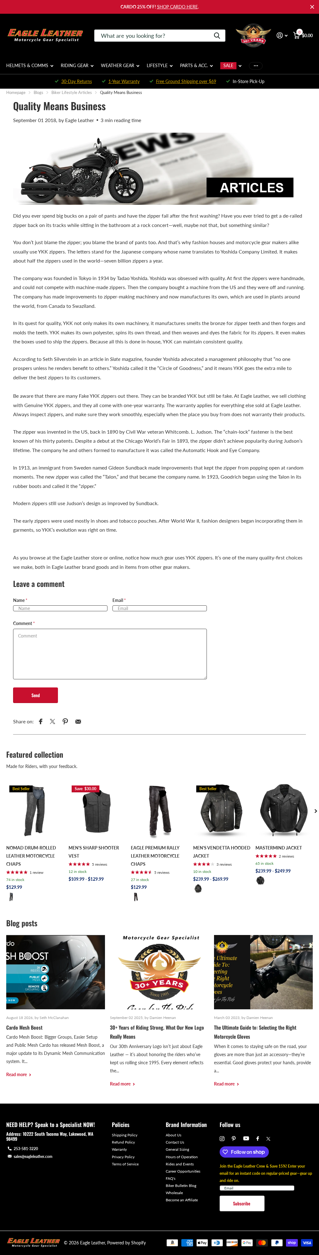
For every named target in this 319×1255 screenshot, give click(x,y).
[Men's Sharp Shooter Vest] (97, 811)
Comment (24, 623)
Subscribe (242, 1203)
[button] (316, 811)
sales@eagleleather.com (33, 1156)
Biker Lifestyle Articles (71, 92)
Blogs (38, 92)
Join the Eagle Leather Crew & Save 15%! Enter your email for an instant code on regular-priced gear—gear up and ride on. (266, 1173)
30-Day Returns (76, 81)
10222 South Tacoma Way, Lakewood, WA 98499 (49, 1136)
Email (119, 600)
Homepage (16, 92)
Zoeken (217, 35)
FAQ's (170, 1178)
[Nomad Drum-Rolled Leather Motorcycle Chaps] (35, 811)
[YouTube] (246, 1139)
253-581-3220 (26, 1148)
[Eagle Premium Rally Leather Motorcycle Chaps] (159, 811)
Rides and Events (180, 1164)
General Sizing (177, 1149)
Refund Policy (123, 1142)
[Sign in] (282, 35)
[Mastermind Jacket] (284, 811)
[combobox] (160, 35)
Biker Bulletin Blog (181, 1185)
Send (35, 695)
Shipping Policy (124, 1135)
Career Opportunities (183, 1171)
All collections (29, 69)
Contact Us (175, 1142)
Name (20, 600)
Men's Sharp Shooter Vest (94, 852)
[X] (268, 1139)
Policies (120, 1124)
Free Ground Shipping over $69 (186, 81)
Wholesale (174, 1192)
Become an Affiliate (182, 1200)
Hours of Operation (182, 1156)
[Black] (11, 897)
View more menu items (256, 65)
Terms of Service (125, 1164)
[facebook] (257, 1139)
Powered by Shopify (126, 1242)
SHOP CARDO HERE (177, 6)
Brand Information (186, 1124)
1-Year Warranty (124, 81)
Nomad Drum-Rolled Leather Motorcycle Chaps (31, 856)
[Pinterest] (234, 1138)
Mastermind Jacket (278, 847)
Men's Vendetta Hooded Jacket (221, 852)
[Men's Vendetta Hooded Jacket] (221, 811)
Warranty (119, 1149)
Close (312, 7)
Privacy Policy (123, 1156)
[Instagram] (222, 1138)
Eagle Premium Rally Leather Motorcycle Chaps (155, 856)
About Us (173, 1135)
